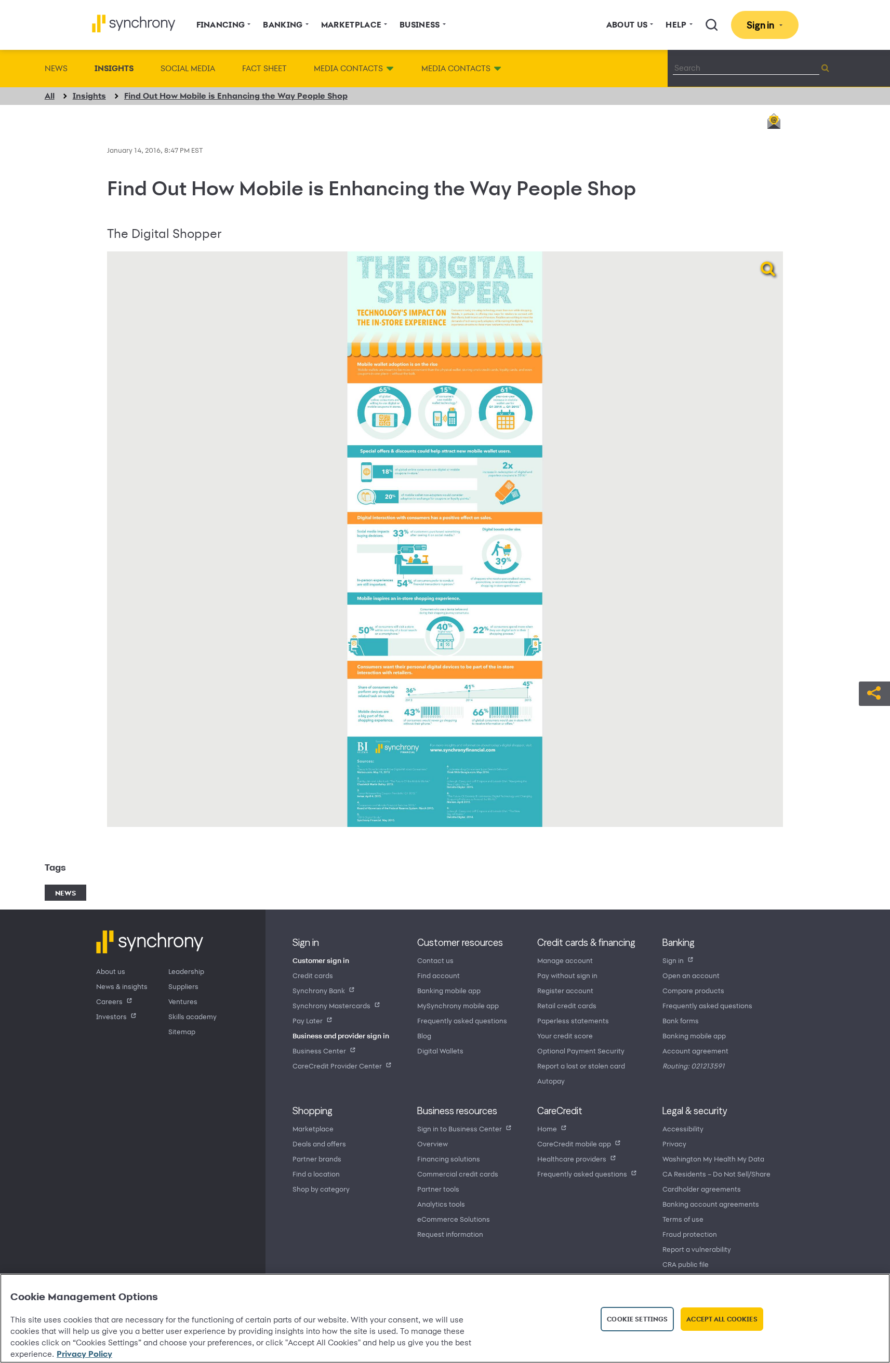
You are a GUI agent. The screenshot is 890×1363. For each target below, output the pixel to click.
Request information (450, 1234)
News (56, 68)
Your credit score (565, 1035)
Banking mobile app (449, 990)
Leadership (186, 971)
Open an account (691, 975)
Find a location (316, 1173)
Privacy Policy (84, 1354)
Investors (111, 1016)
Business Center (319, 1050)
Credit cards (313, 975)
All (50, 96)
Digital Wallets (440, 1050)
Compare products (693, 990)
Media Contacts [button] (348, 68)
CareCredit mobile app (574, 1143)
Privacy (674, 1143)
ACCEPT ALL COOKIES (721, 1319)
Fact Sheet (264, 68)
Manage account (565, 960)
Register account (565, 990)
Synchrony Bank (319, 990)
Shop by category (321, 1188)
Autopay (551, 1080)
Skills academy (192, 1016)
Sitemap (181, 1031)
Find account (438, 975)
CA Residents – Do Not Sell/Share (716, 1173)
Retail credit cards (566, 1005)
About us (110, 971)
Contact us (435, 960)
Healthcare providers (571, 1158)
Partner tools (438, 1188)
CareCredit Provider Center (337, 1065)
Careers (109, 1001)
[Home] (134, 24)
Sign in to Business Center (459, 1128)
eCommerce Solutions (453, 1218)
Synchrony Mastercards (331, 1005)
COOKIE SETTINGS (637, 1319)
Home (547, 1128)
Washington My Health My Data (713, 1158)
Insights (114, 68)
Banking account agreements (710, 1203)
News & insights (122, 986)
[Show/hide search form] (712, 25)
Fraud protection (689, 1234)
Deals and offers (319, 1143)
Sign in (673, 960)
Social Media (188, 68)
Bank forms (680, 1020)
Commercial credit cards (457, 1173)
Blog (424, 1035)
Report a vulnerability (696, 1249)
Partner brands (317, 1158)
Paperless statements (573, 1020)
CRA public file (685, 1264)
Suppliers (183, 986)
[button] (874, 692)
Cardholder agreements (701, 1188)
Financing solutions (448, 1158)
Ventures (182, 1001)
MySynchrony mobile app (458, 1005)
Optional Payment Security (581, 1050)
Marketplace (313, 1128)
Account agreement (695, 1050)
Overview (432, 1143)
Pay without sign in (567, 975)
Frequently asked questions (462, 1020)
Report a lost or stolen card (581, 1065)
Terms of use (682, 1218)
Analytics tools (441, 1203)
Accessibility (682, 1128)
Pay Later (308, 1020)
